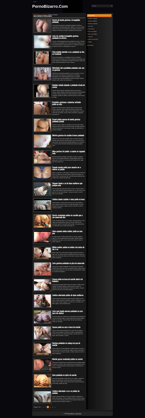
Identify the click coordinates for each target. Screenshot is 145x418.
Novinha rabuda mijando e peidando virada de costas (68, 85)
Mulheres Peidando (93, 23)
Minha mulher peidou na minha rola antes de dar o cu (68, 248)
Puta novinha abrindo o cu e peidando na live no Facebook (68, 52)
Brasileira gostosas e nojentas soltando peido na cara (66, 103)
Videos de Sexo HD (93, 39)
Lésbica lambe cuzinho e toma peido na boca (68, 199)
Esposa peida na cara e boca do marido (66, 327)
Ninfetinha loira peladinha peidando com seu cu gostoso (68, 68)
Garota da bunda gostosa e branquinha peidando (66, 20)
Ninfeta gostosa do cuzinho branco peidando (68, 135)
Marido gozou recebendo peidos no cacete (67, 358)
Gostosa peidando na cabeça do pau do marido (66, 344)
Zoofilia (90, 42)
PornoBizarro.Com (50, 6)
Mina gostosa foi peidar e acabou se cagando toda (68, 152)
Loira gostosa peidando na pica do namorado (68, 263)
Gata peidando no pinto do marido (64, 374)
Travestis (90, 36)
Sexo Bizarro (91, 29)
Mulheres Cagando (92, 18)
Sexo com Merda (92, 31)
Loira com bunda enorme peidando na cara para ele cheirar (67, 312)
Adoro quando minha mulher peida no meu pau (67, 232)
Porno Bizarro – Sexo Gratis (74, 413)
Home (34, 1)
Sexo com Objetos (92, 34)
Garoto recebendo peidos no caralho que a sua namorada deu (67, 216)
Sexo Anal (90, 26)
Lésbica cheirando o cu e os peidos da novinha (65, 391)
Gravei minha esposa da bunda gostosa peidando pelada (66, 120)
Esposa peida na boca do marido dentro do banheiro (67, 280)
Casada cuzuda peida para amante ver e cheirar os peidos (66, 168)
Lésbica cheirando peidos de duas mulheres (67, 295)
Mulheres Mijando (92, 21)
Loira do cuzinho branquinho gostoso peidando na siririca (65, 36)
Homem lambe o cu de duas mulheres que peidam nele (67, 184)
